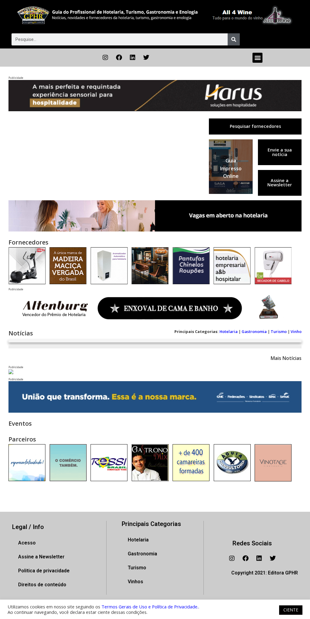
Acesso (27, 543)
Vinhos (135, 581)
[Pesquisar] (234, 39)
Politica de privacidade (44, 571)
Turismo (279, 331)
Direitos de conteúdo (42, 584)
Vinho (296, 331)
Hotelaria (228, 331)
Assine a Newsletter (279, 183)
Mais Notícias (286, 358)
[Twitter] (146, 58)
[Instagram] (105, 58)
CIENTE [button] (290, 610)
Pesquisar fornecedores (255, 126)
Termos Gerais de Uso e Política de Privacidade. (149, 607)
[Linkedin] (133, 58)
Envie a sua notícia (280, 152)
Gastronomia (254, 331)
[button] (257, 58)
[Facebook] (119, 58)
